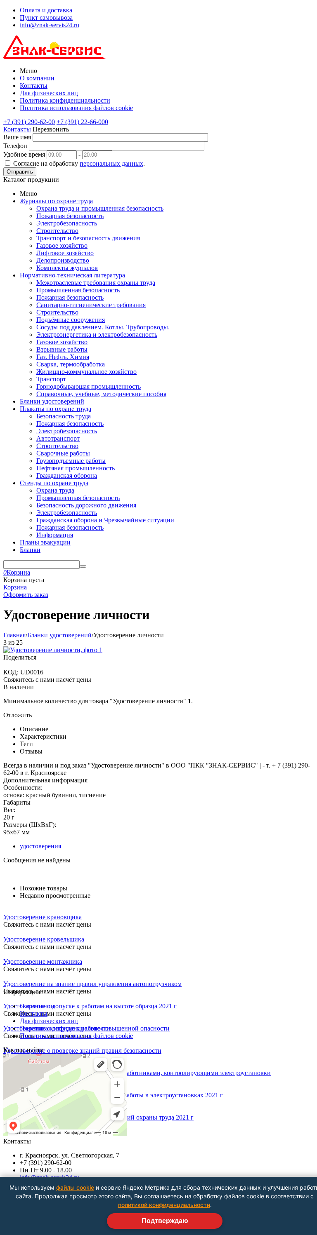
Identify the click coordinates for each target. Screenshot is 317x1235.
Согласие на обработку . (79, 163)
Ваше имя (17, 137)
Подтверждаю (165, 1220)
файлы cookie (75, 1187)
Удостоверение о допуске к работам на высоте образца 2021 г (90, 1006)
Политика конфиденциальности (65, 100)
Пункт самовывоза (46, 17)
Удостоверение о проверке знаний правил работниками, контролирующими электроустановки (137, 1072)
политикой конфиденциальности (164, 1204)
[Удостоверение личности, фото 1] (52, 649)
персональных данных (111, 163)
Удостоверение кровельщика (43, 939)
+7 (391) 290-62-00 (29, 121)
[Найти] (83, 566)
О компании (37, 78)
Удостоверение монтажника (42, 961)
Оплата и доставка (46, 10)
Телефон (15, 145)
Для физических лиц (49, 92)
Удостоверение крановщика (42, 916)
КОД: (11, 672)
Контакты (33, 85)
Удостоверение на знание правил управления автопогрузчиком (92, 983)
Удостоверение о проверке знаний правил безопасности (82, 1050)
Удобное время (24, 154)
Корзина (15, 587)
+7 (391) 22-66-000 (82, 121)
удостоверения (40, 846)
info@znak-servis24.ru (49, 24)
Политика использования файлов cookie (76, 107)
